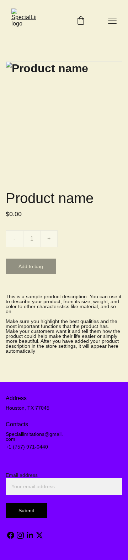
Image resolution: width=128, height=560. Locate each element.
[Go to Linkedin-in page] (29, 535)
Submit (26, 510)
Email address (22, 475)
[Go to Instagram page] (20, 535)
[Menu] (112, 21)
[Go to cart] (80, 21)
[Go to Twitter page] (39, 535)
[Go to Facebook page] (10, 535)
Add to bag (30, 266)
